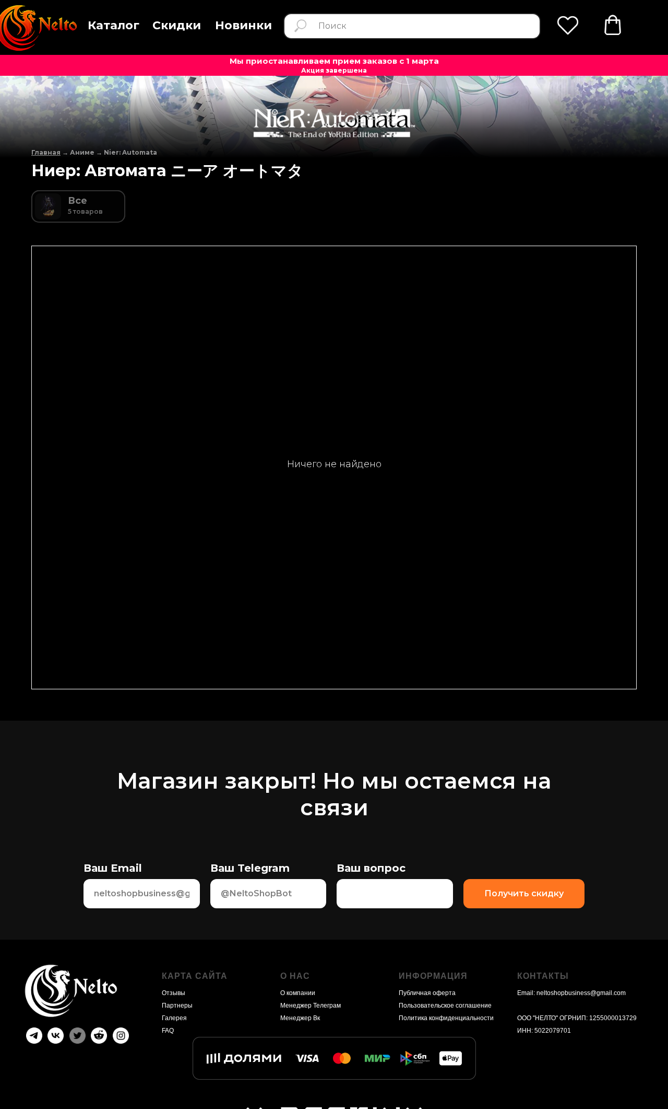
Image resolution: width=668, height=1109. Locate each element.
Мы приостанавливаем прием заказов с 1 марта (334, 61)
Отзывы (173, 993)
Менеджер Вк (300, 1018)
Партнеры (177, 1005)
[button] (113, 26)
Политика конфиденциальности (446, 1018)
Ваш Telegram (250, 868)
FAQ (168, 1030)
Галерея (174, 1018)
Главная (46, 152)
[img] (613, 25)
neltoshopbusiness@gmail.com (581, 993)
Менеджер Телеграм (310, 1005)
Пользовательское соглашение (445, 1005)
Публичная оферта (427, 993)
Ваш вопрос (371, 868)
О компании (297, 993)
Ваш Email (113, 868)
